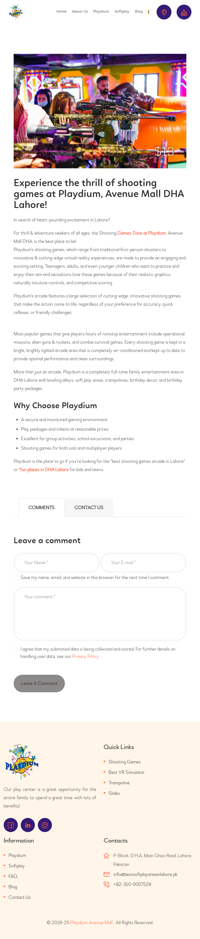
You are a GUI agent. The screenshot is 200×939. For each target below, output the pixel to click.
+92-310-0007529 (132, 884)
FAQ (13, 876)
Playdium (17, 855)
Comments (42, 507)
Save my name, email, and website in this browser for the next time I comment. (95, 577)
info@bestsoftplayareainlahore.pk (145, 874)
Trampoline (119, 783)
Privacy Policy (85, 656)
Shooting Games (125, 762)
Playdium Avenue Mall (91, 923)
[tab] (42, 507)
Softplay (17, 866)
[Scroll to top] (187, 924)
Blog (13, 887)
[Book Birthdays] (184, 12)
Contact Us (89, 507)
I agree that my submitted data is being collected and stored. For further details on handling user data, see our (98, 652)
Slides (114, 793)
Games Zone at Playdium (141, 233)
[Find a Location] (164, 12)
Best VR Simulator (127, 772)
